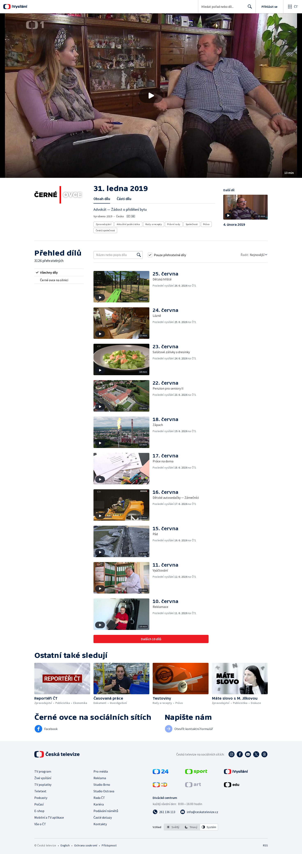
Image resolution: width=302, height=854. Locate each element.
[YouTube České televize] (248, 754)
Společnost (192, 224)
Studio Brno (101, 784)
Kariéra (98, 804)
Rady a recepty (153, 224)
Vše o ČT (40, 824)
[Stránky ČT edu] (231, 786)
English (65, 845)
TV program (42, 771)
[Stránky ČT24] (160, 773)
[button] (151, 95)
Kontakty (100, 824)
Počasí (39, 804)
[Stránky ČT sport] (196, 773)
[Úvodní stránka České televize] (57, 754)
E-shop (39, 811)
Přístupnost (109, 845)
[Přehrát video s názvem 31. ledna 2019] (151, 95)
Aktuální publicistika (128, 224)
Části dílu (124, 198)
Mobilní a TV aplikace (49, 817)
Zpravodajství (103, 224)
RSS (265, 845)
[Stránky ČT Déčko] (160, 786)
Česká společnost (105, 230)
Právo (206, 224)
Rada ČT (99, 798)
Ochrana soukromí (85, 845)
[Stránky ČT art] (193, 786)
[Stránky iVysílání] (236, 773)
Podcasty (40, 798)
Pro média (100, 771)
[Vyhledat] (139, 255)
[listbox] (191, 827)
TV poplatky (42, 784)
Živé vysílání (42, 778)
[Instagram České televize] (231, 754)
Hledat (250, 6)
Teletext (40, 791)
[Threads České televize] (264, 754)
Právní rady (173, 224)
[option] (173, 827)
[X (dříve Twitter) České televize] (256, 754)
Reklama (99, 778)
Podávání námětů (105, 811)
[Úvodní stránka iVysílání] (19, 6)
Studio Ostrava (103, 791)
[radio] (59, 272)
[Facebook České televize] (239, 754)
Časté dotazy (102, 817)
